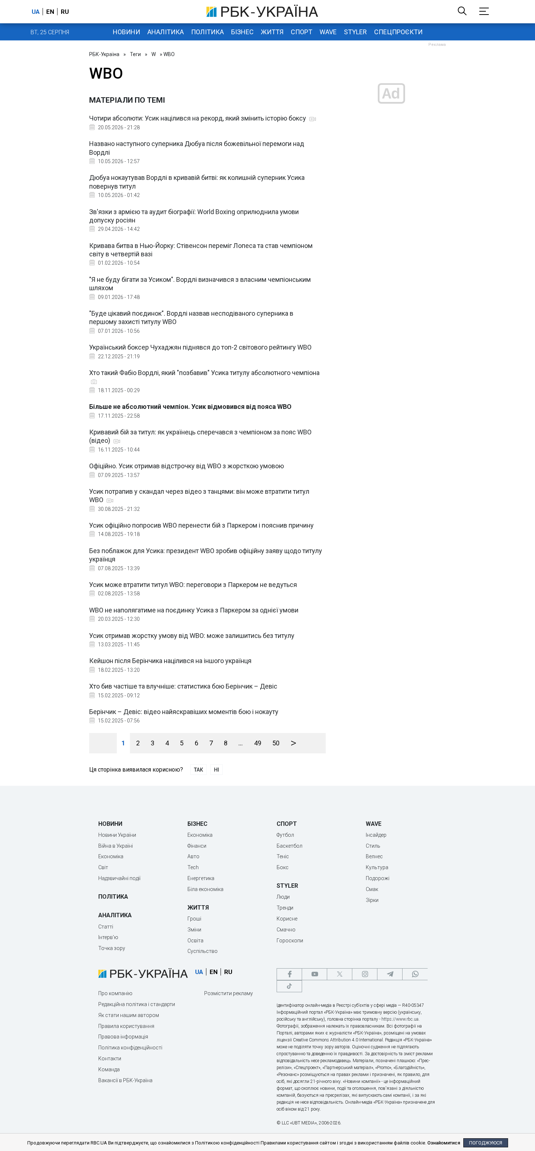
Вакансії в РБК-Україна (125, 1080)
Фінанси (196, 846)
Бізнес (242, 32)
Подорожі (377, 878)
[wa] (415, 974)
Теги (135, 54)
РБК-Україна (104, 54)
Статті (105, 927)
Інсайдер (376, 835)
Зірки (372, 900)
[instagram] (364, 974)
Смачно (286, 930)
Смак (372, 889)
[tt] (289, 986)
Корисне (287, 919)
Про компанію (115, 993)
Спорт (301, 32)
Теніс (283, 856)
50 (276, 743)
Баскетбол (289, 846)
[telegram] (390, 974)
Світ (103, 867)
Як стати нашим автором (128, 1015)
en (50, 11)
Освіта (195, 940)
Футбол (285, 835)
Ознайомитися (443, 1143)
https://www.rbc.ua (400, 1019)
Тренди (285, 908)
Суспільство (202, 951)
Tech (193, 867)
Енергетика (200, 878)
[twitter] (339, 974)
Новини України (117, 835)
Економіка (110, 856)
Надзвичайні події (119, 878)
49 (257, 743)
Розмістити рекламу (228, 993)
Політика (207, 32)
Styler (355, 32)
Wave (328, 32)
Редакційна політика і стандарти (136, 1004)
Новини (126, 32)
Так (198, 770)
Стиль (373, 846)
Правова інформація (123, 1037)
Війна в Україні (115, 846)
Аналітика (165, 32)
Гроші (194, 919)
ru (65, 11)
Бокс (283, 867)
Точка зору (111, 948)
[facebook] (289, 974)
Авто (193, 856)
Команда (109, 1069)
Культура (377, 867)
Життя (272, 32)
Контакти (109, 1058)
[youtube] (314, 974)
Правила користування (126, 1026)
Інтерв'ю (108, 937)
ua (36, 11)
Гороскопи (290, 940)
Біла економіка (205, 889)
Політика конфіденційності (130, 1048)
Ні (216, 770)
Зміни (194, 930)
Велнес (374, 856)
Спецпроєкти (398, 32)
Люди (283, 897)
